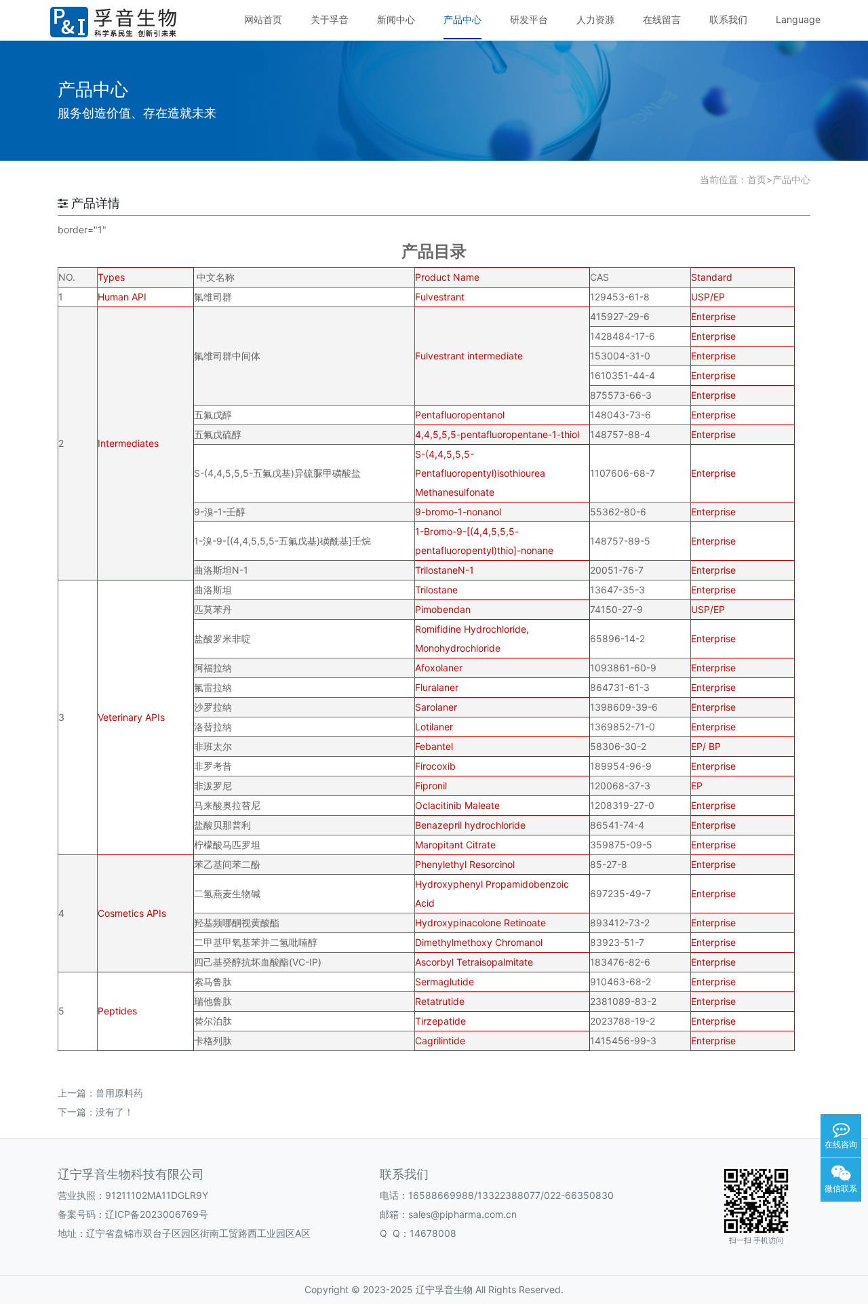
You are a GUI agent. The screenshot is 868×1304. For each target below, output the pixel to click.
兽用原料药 (119, 1093)
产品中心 (791, 179)
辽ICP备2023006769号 (156, 1214)
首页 (756, 179)
